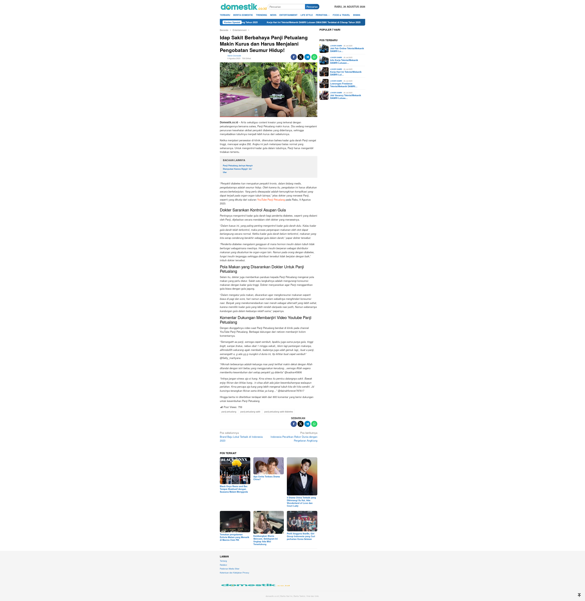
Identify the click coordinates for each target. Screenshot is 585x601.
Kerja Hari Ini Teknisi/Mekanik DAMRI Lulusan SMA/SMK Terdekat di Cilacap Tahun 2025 (270, 22)
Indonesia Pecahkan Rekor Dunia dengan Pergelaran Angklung (294, 436)
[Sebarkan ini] (294, 57)
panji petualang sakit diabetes (278, 411)
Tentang (223, 560)
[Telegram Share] (307, 57)
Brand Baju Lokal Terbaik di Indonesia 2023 (241, 436)
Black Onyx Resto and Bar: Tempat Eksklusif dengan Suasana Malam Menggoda (234, 489)
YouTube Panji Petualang (271, 199)
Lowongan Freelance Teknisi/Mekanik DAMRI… (343, 85)
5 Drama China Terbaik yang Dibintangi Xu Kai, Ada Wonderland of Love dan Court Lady (301, 501)
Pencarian (312, 7)
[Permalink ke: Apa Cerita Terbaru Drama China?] (268, 465)
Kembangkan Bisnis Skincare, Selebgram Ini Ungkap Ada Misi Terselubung (265, 540)
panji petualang (229, 411)
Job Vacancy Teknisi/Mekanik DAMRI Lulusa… (345, 96)
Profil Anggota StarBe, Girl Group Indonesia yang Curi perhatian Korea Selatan (301, 536)
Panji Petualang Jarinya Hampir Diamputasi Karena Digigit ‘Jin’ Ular (238, 169)
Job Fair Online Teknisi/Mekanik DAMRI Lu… (347, 49)
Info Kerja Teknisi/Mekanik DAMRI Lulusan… (344, 61)
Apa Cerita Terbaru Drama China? (266, 478)
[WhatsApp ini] (314, 57)
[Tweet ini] (301, 57)
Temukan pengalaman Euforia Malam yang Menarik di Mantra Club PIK (234, 537)
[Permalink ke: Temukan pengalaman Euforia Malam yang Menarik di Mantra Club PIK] (235, 521)
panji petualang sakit (250, 411)
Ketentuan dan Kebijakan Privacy (234, 572)
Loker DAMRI (336, 46)
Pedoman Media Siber (229, 568)
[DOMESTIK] (244, 6)
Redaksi (223, 564)
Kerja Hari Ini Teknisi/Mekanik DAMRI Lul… (346, 73)
